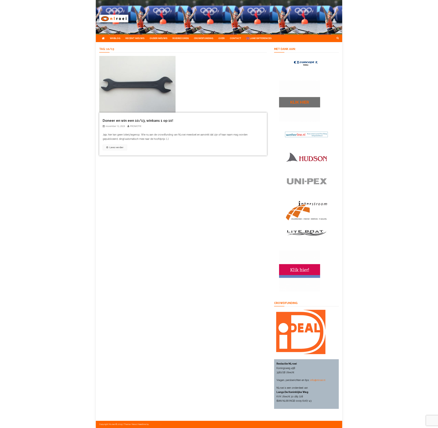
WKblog (115, 38)
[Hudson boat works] (306, 156)
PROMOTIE (135, 126)
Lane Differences (260, 38)
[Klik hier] (299, 101)
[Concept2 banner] (306, 63)
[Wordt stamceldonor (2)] (299, 270)
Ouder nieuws (158, 38)
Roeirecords (180, 38)
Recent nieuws (134, 38)
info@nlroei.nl (317, 380)
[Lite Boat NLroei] (306, 232)
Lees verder (117, 147)
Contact (235, 38)
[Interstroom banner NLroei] (306, 210)
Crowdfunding (203, 38)
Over (221, 38)
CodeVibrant (155, 424)
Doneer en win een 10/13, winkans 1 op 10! (138, 121)
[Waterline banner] (306, 134)
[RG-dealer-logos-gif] (306, 181)
